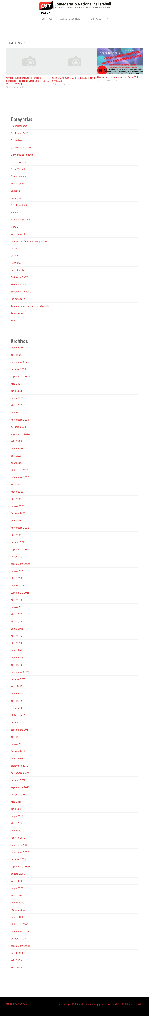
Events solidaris (19, 205)
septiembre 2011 (20, 729)
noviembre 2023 (20, 477)
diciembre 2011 (19, 715)
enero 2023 (17, 520)
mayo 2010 (17, 816)
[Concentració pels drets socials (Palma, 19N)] (120, 60)
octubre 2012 (18, 679)
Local (14, 248)
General (15, 226)
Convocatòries (19, 162)
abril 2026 (16, 354)
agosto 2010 (18, 794)
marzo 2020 (17, 571)
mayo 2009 (17, 888)
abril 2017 (16, 614)
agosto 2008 (18, 953)
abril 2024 (16, 455)
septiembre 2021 (20, 549)
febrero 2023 (18, 513)
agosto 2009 (18, 873)
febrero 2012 (18, 707)
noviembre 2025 (20, 362)
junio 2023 (17, 484)
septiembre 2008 (20, 945)
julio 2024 (16, 441)
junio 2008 (17, 967)
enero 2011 (17, 758)
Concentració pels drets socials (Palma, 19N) (117, 77)
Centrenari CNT (19, 133)
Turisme (15, 320)
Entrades (16, 198)
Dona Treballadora (21, 169)
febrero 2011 (18, 751)
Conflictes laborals (21, 147)
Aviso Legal (65, 1004)
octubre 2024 (18, 426)
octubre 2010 (18, 780)
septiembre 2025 (20, 376)
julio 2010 (16, 801)
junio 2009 (17, 881)
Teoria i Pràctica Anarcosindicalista (30, 306)
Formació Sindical (20, 219)
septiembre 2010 (20, 787)
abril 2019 (16, 578)
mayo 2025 (17, 398)
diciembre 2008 (19, 924)
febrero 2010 (18, 837)
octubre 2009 (18, 859)
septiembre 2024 (20, 434)
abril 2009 (16, 895)
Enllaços (15, 190)
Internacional (18, 234)
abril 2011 (16, 736)
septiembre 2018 (20, 592)
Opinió (14, 255)
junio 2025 (17, 390)
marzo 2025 (17, 412)
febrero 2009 (18, 909)
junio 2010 (16, 808)
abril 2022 (16, 535)
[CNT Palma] (74, 7)
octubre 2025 (18, 369)
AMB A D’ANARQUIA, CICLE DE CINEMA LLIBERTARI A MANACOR (73, 79)
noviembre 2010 (20, 772)
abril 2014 (16, 643)
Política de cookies (132, 1004)
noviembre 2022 (20, 527)
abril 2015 (16, 635)
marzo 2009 (17, 902)
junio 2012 (16, 686)
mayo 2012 (17, 693)
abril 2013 (16, 664)
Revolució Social (20, 284)
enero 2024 (17, 462)
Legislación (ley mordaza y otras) (29, 241)
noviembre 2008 (20, 931)
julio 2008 (16, 960)
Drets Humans (18, 176)
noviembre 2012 (20, 671)
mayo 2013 (17, 657)
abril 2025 (16, 405)
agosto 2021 (18, 556)
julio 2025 (16, 383)
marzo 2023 (17, 506)
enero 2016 (17, 628)
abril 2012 (16, 700)
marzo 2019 (17, 585)
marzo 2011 (17, 744)
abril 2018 (16, 599)
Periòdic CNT (18, 270)
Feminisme (16, 212)
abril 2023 (16, 499)
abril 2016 (16, 621)
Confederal (17, 140)
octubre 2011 (18, 722)
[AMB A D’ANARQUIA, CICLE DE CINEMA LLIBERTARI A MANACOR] (74, 61)
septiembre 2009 (20, 866)
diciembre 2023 (19, 470)
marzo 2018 (17, 607)
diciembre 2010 (19, 765)
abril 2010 (16, 823)
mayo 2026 (17, 347)
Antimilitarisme (19, 125)
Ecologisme (17, 183)
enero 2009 (17, 917)
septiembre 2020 (20, 563)
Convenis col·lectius (22, 154)
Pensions (16, 262)
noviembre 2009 (20, 852)
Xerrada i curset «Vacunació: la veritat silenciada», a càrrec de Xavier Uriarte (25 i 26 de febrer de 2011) (27, 81)
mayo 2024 (17, 448)
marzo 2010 (17, 830)
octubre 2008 (18, 938)
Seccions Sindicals (21, 291)
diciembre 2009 (19, 845)
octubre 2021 (18, 542)
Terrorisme (17, 313)
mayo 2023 (17, 491)
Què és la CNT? (19, 277)
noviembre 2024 (20, 419)
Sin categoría (18, 298)
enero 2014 (17, 650)
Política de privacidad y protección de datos (96, 1004)
